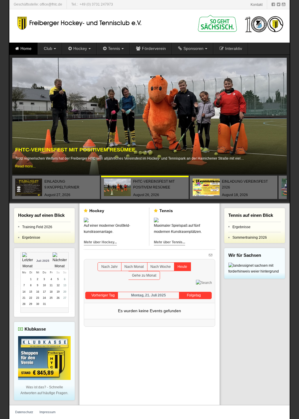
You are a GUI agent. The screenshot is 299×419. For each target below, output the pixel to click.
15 (30, 291)
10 (44, 285)
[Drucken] (205, 255)
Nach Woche (160, 267)
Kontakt (257, 5)
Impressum (47, 412)
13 (64, 285)
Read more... (25, 167)
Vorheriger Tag (103, 295)
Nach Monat (134, 267)
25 (51, 297)
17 (44, 291)
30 (37, 304)
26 (58, 297)
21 (23, 297)
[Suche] (204, 283)
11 (51, 285)
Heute (182, 267)
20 (64, 291)
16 (37, 291)
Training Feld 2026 (37, 227)
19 (58, 291)
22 (30, 297)
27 (64, 297)
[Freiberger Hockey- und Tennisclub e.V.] (80, 23)
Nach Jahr (109, 267)
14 (23, 291)
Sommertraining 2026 (249, 237)
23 (37, 297)
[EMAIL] (211, 255)
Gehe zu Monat (144, 275)
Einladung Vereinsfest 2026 (56, 150)
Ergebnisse (31, 237)
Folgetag (194, 295)
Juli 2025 (42, 260)
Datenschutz (24, 412)
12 (58, 285)
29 (30, 304)
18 (51, 291)
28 (23, 304)
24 (44, 297)
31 (44, 304)
